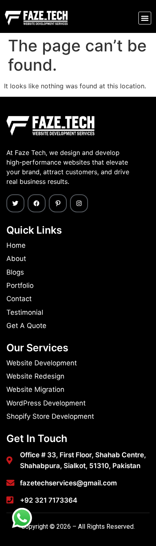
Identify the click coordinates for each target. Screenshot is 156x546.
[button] (144, 18)
